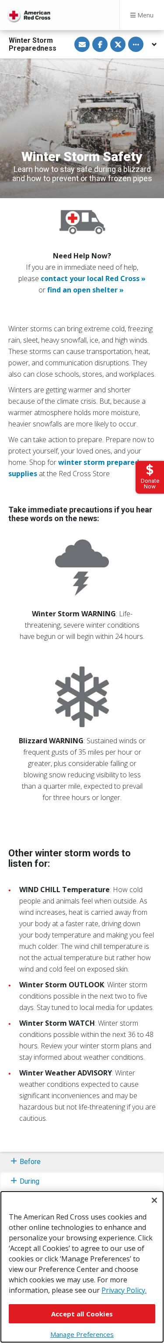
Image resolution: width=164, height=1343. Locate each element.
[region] (82, 1267)
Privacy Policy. (124, 1290)
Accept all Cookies (82, 1313)
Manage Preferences (82, 1334)
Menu (145, 15)
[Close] (154, 1200)
